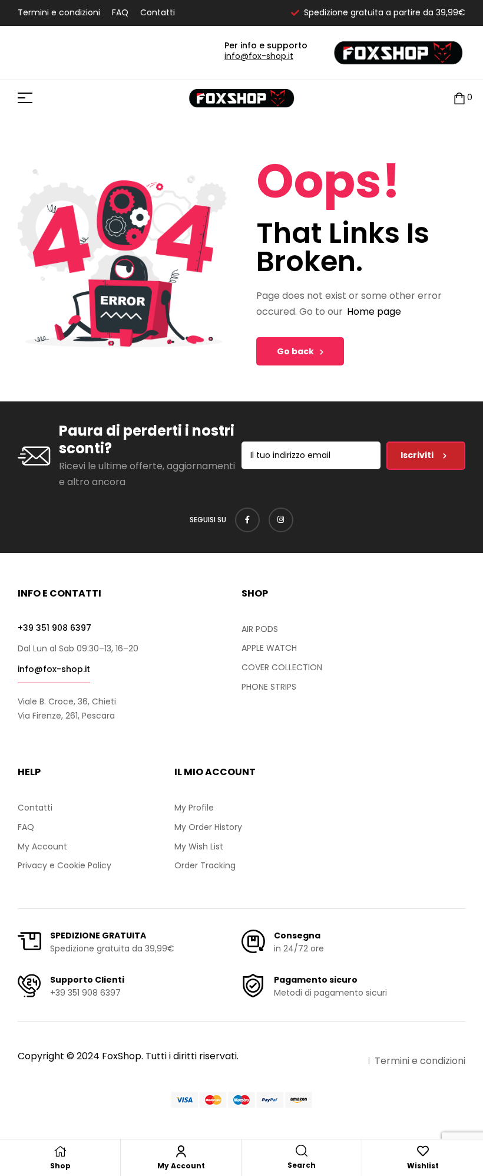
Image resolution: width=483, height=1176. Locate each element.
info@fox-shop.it (258, 56)
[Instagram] (281, 520)
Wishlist (423, 1166)
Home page (374, 311)
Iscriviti (418, 455)
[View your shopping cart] (459, 98)
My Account (181, 1166)
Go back (295, 351)
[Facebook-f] (247, 520)
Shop (60, 1166)
